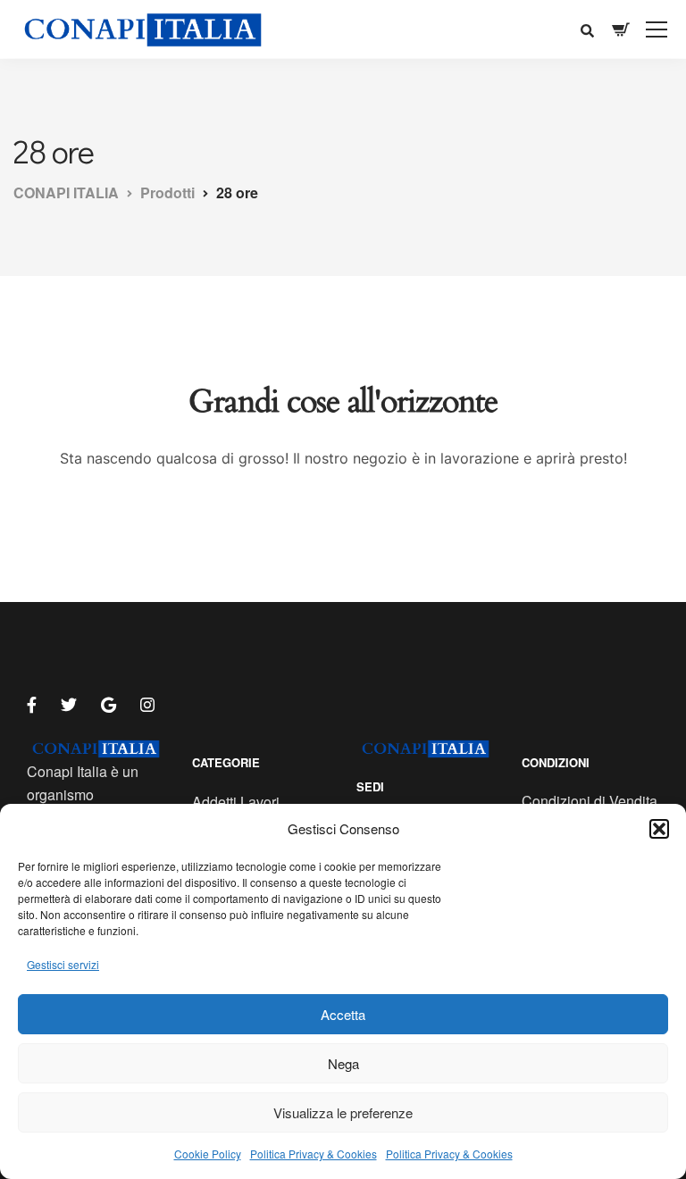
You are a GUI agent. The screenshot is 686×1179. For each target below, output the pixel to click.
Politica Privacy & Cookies (313, 1153)
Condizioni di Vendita (589, 800)
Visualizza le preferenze (343, 1112)
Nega (343, 1063)
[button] (659, 829)
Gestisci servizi (63, 964)
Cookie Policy (207, 1153)
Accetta (343, 1014)
